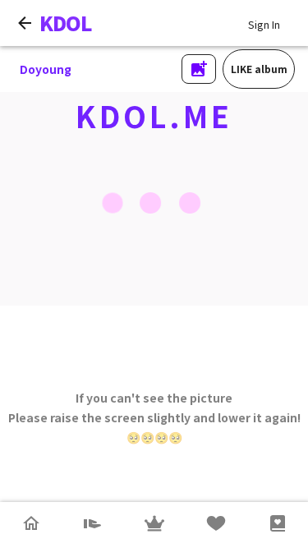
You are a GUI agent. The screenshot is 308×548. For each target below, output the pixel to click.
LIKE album (259, 69)
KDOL (65, 22)
